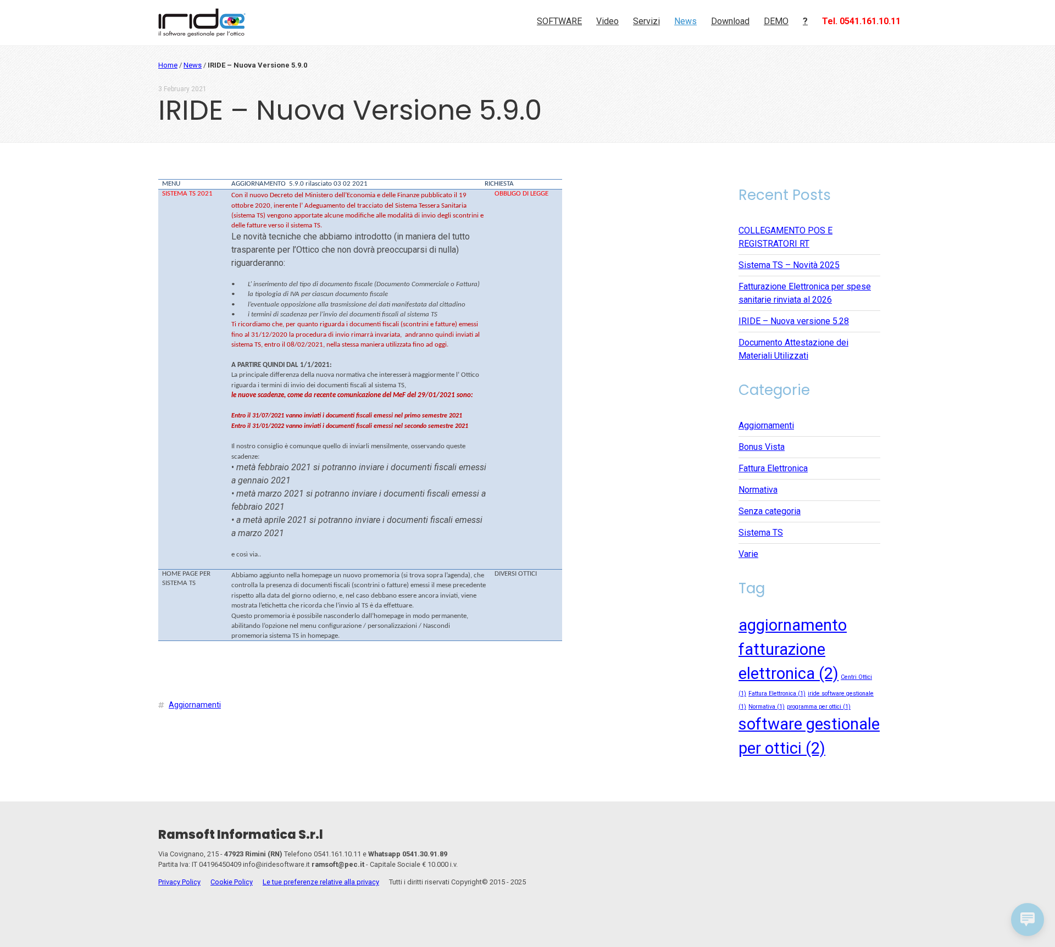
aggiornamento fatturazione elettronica (792, 649)
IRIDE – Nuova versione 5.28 (793, 321)
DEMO (776, 21)
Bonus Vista (761, 447)
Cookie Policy (231, 882)
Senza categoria (769, 511)
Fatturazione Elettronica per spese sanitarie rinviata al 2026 (804, 293)
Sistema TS (760, 532)
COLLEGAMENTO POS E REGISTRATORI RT (785, 237)
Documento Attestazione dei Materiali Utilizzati (793, 349)
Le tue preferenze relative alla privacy (321, 882)
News (685, 21)
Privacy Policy (179, 882)
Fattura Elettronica (773, 468)
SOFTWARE (559, 21)
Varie (748, 554)
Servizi (646, 21)
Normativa (758, 489)
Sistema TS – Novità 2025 (789, 265)
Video (607, 21)
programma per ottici (819, 706)
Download (730, 21)
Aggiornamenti (195, 704)
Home (167, 65)
